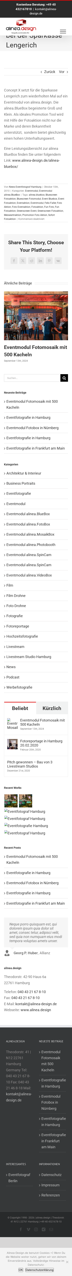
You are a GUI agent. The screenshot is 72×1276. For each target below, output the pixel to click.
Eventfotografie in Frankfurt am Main (35, 448)
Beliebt (20, 708)
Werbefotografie (19, 687)
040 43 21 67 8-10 (32, 992)
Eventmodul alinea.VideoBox (29, 575)
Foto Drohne (16, 606)
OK (21, 1269)
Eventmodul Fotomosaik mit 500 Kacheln (42, 722)
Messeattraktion (12, 215)
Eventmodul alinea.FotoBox (28, 524)
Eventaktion (23, 203)
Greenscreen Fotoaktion (50, 210)
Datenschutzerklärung (39, 1269)
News (11, 667)
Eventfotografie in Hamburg (28, 417)
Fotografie (14, 616)
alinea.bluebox (37, 194)
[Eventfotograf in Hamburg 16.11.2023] (24, 833)
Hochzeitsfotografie (22, 636)
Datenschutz (51, 1175)
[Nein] (67, 1262)
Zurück (49, 72)
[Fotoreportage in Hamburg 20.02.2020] (12, 742)
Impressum (50, 1185)
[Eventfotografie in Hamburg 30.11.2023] (25, 801)
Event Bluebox (49, 198)
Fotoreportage (17, 626)
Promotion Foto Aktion (34, 215)
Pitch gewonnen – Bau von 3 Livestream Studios (29, 764)
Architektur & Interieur (23, 473)
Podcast (12, 677)
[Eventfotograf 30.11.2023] (24, 811)
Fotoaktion (37, 207)
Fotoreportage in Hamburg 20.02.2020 (41, 743)
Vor (61, 72)
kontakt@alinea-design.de (36, 1004)
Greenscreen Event (27, 210)
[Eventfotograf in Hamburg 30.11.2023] (11, 801)
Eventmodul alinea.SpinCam (28, 555)
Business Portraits (20, 483)
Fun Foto (49, 207)
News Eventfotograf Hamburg (25, 186)
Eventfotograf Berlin (19, 1178)
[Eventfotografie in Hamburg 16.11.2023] (26, 825)
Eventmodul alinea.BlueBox (28, 514)
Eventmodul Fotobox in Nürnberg (32, 428)
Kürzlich (52, 708)
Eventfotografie (18, 493)
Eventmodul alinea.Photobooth (30, 545)
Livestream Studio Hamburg (28, 657)
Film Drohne (16, 596)
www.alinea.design (36, 1010)
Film (9, 585)
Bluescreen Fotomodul (29, 198)
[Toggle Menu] (63, 31)
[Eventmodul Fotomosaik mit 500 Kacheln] (36, 293)
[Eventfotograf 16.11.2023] (24, 818)
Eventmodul (31, 190)
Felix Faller (50, 203)
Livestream (15, 647)
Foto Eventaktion (21, 207)
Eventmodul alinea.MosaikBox (30, 534)
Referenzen (50, 1195)
